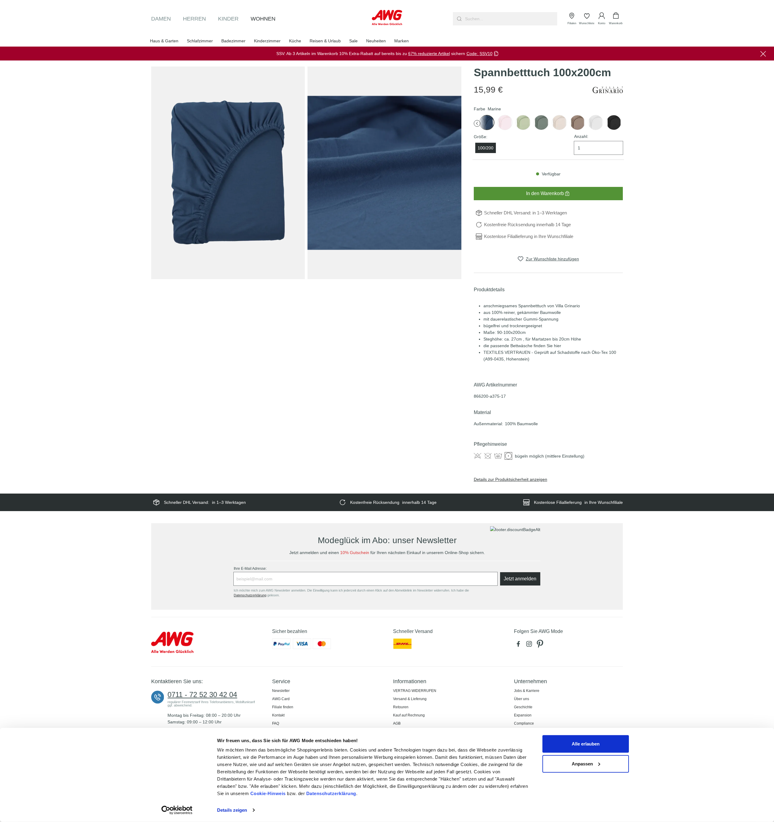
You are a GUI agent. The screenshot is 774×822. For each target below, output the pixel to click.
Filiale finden (282, 707)
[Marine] (486, 122)
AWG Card (281, 699)
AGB (397, 723)
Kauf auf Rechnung (409, 715)
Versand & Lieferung (410, 699)
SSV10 (486, 53)
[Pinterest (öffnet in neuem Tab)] (540, 645)
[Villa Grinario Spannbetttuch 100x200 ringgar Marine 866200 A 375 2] (384, 173)
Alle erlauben (586, 743)
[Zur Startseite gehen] (387, 17)
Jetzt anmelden (520, 578)
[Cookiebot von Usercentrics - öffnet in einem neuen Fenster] (177, 810)
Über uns (521, 699)
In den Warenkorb (545, 193)
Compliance (524, 723)
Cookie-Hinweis (268, 793)
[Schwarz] (613, 122)
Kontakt (278, 715)
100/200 (485, 147)
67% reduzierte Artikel (429, 53)
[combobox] (510, 18)
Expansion (523, 715)
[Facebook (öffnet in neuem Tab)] (519, 645)
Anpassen (582, 763)
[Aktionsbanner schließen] (763, 53)
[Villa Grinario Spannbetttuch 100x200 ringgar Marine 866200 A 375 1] (228, 173)
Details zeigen (232, 810)
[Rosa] (504, 122)
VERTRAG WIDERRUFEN (414, 691)
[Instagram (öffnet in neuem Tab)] (530, 645)
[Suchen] (458, 18)
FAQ (275, 723)
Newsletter (281, 691)
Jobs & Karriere (526, 691)
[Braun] (559, 122)
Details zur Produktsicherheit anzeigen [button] (510, 479)
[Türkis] (541, 122)
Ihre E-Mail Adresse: (250, 568)
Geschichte (523, 707)
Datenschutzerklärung (331, 793)
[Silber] (595, 122)
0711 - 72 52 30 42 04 (202, 694)
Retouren (400, 707)
